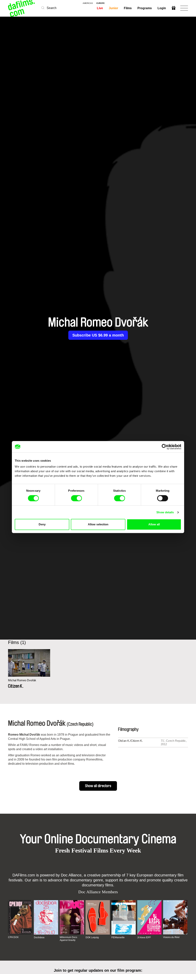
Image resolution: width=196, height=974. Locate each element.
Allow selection (98, 524)
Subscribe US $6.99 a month (98, 335)
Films (128, 8)
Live (100, 8)
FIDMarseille (118, 937)
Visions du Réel (171, 937)
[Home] (22, 8)
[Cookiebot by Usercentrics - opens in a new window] (164, 447)
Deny (42, 524)
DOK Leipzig (92, 937)
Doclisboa (39, 937)
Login (162, 8)
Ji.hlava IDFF (144, 937)
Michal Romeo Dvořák (22, 680)
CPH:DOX (13, 937)
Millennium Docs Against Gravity (68, 938)
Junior (113, 8)
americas (88, 3)
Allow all (154, 524)
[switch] (76, 498)
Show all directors (98, 786)
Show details (165, 512)
